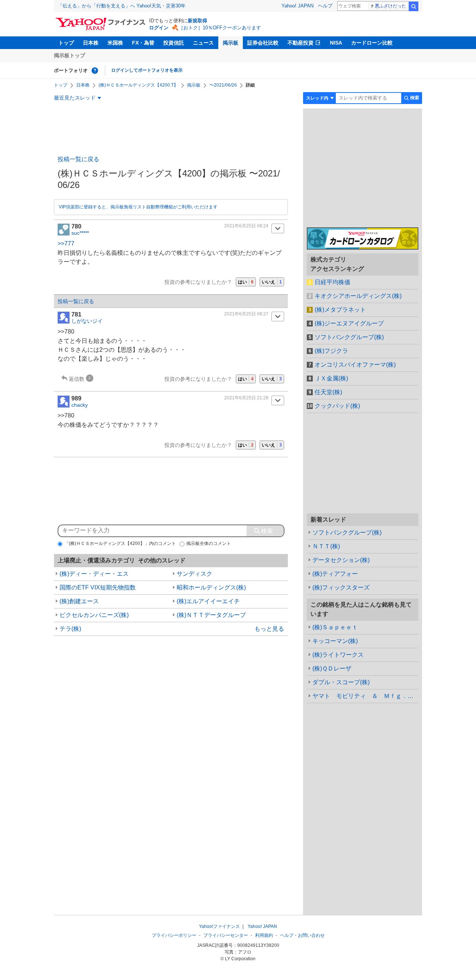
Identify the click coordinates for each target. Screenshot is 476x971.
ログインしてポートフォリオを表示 (147, 70)
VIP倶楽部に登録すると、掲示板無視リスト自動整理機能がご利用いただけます (138, 207)
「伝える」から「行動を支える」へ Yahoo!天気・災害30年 (122, 6)
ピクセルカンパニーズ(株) (94, 615)
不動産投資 (300, 43)
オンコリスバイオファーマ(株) (355, 364)
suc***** (80, 233)
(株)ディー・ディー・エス (94, 574)
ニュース (203, 43)
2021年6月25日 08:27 (246, 313)
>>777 (66, 243)
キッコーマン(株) (335, 641)
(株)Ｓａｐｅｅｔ (335, 627)
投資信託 (173, 43)
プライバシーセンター (225, 935)
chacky (79, 404)
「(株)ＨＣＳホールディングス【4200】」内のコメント (120, 543)
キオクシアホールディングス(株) (358, 296)
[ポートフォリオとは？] (95, 70)
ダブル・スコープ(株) (341, 682)
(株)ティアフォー (335, 574)
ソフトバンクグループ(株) (349, 337)
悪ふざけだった (390, 6)
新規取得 (197, 20)
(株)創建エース (79, 601)
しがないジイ (87, 321)
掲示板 (230, 43)
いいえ (272, 282)
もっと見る (269, 629)
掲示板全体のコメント (208, 543)
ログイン (158, 27)
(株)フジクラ (331, 351)
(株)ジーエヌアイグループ (349, 323)
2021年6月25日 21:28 (246, 397)
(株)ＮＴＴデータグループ (211, 615)
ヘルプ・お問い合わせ (302, 935)
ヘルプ (325, 6)
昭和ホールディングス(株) (211, 587)
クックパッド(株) (337, 406)
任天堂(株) (328, 392)
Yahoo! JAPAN (297, 6)
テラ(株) (70, 629)
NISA (336, 43)
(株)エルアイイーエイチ (208, 601)
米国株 (115, 43)
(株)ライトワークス (338, 655)
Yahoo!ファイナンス (219, 926)
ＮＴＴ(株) (326, 546)
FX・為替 (143, 43)
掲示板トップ (69, 55)
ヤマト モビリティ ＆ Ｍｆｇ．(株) (364, 696)
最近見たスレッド (75, 98)
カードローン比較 (372, 43)
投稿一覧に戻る (78, 159)
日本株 (91, 43)
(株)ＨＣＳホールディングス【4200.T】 (138, 85)
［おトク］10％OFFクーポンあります (219, 27)
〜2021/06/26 (223, 85)
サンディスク (194, 574)
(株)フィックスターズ (341, 587)
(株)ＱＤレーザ (331, 668)
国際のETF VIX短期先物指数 (98, 587)
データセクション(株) (341, 560)
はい (246, 282)
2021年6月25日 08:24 (246, 225)
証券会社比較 (263, 43)
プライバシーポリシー (174, 935)
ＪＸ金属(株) (331, 378)
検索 (413, 6)
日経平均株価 (332, 282)
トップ (66, 43)
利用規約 (264, 935)
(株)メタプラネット (340, 309)
